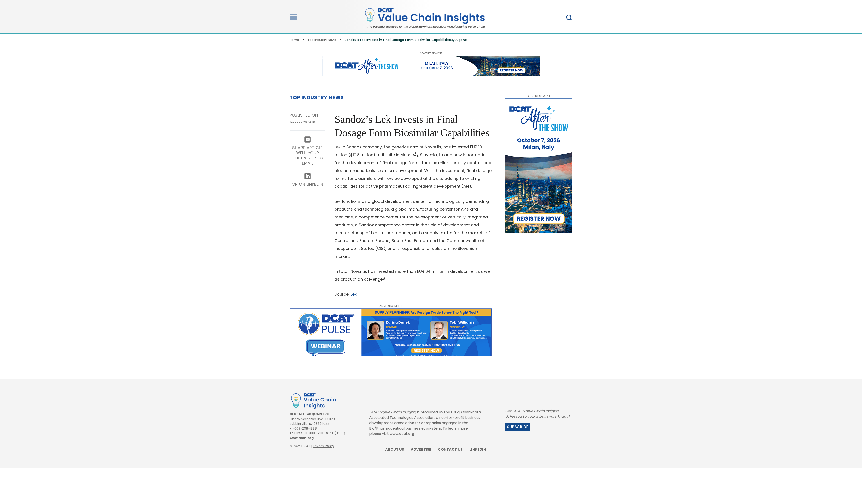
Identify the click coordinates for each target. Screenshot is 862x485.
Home (294, 39)
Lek (353, 294)
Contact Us (450, 449)
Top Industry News (322, 39)
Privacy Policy (323, 446)
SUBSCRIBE (517, 426)
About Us (394, 449)
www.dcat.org (302, 438)
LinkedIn (477, 449)
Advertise (421, 449)
